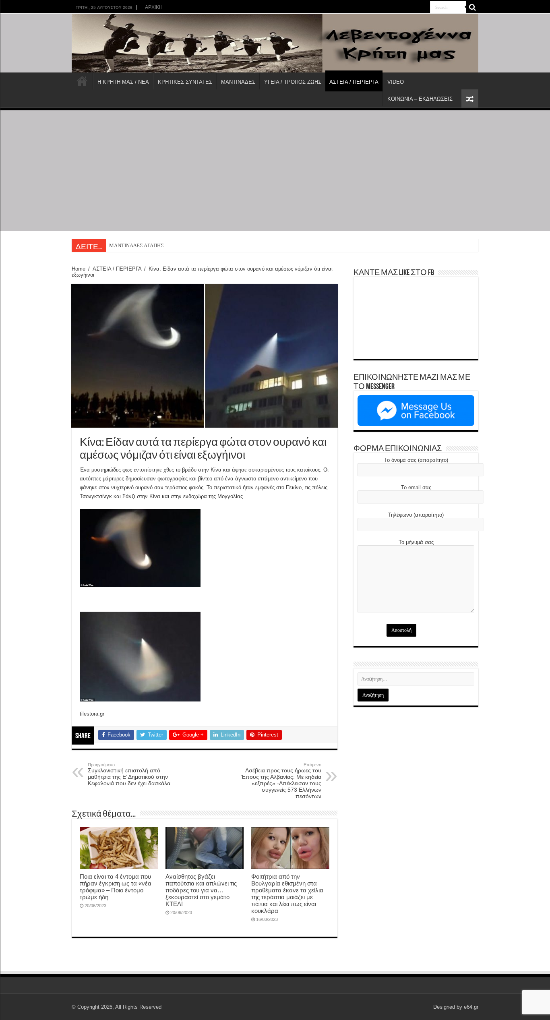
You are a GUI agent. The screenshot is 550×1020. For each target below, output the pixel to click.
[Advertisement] (275, 170)
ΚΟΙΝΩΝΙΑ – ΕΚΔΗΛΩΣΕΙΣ (420, 99)
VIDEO (395, 82)
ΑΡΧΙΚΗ (154, 7)
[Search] (472, 7)
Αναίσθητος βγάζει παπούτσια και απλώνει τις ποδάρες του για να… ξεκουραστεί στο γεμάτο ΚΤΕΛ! (201, 890)
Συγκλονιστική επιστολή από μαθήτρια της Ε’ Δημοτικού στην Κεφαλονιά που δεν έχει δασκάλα (129, 774)
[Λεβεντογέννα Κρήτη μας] (275, 43)
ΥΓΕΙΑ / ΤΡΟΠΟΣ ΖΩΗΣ (292, 82)
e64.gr (471, 1007)
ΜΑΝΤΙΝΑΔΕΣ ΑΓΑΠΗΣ (136, 245)
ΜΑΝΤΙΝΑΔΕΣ (238, 82)
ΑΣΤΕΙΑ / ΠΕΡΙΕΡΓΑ (353, 82)
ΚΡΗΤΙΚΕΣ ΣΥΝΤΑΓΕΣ (185, 82)
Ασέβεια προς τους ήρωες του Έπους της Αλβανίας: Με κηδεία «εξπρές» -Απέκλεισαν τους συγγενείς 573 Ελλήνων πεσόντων (281, 780)
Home (78, 269)
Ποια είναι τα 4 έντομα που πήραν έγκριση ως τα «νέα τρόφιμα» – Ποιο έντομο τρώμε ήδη (115, 886)
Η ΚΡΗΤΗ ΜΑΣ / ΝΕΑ (123, 82)
